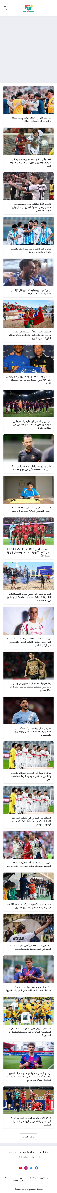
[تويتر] (31, 1168)
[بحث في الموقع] (5, 8)
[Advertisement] (28, 47)
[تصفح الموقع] (51, 8)
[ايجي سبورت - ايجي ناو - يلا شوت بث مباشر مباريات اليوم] (28, 8)
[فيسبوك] (36, 1168)
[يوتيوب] (21, 1168)
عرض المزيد (28, 1136)
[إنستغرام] (26, 1168)
